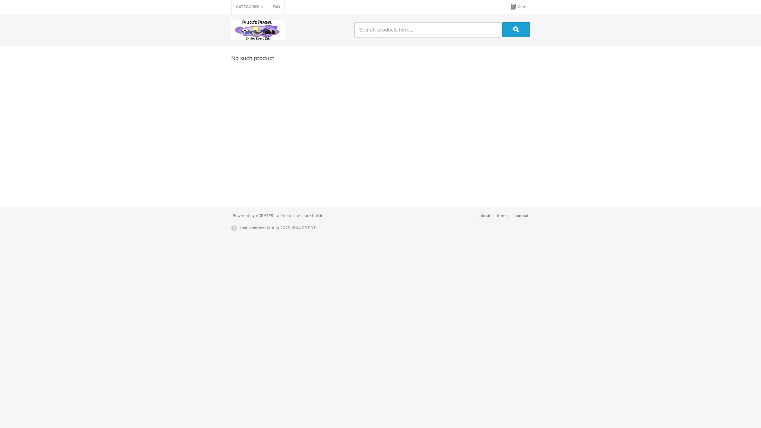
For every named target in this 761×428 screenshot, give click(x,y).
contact (521, 215)
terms (502, 215)
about (484, 215)
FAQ (276, 6)
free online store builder (302, 215)
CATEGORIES (248, 6)
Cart (521, 6)
